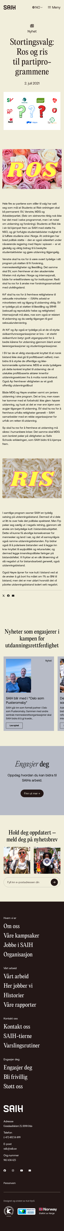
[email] (13, 595)
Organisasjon (18, 955)
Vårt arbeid (16, 976)
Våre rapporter (20, 1005)
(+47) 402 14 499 (12, 1137)
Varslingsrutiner (22, 1046)
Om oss (12, 926)
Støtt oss (13, 1087)
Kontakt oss (17, 1027)
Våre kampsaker (21, 936)
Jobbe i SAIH (18, 945)
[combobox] (37, 7)
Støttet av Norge (47, 1213)
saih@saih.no (10, 1148)
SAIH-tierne (18, 1036)
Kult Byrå (30, 1201)
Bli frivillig (15, 1077)
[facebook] (8, 595)
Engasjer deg (18, 1068)
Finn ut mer (32, 793)
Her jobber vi (18, 986)
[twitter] (3, 595)
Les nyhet (14, 725)
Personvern (10, 1183)
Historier (14, 995)
